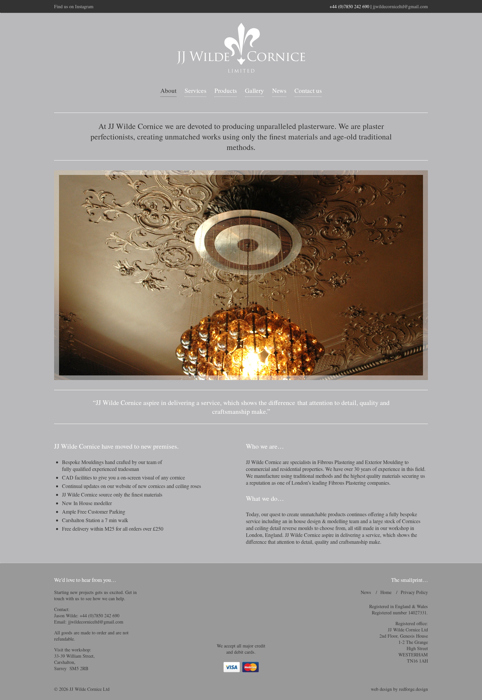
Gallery (254, 90)
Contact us (308, 90)
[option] (241, 275)
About (168, 90)
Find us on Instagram (73, 6)
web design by (399, 689)
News (279, 90)
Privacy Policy (414, 592)
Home (386, 592)
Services (195, 90)
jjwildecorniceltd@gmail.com (400, 6)
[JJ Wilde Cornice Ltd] (241, 48)
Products (225, 90)
